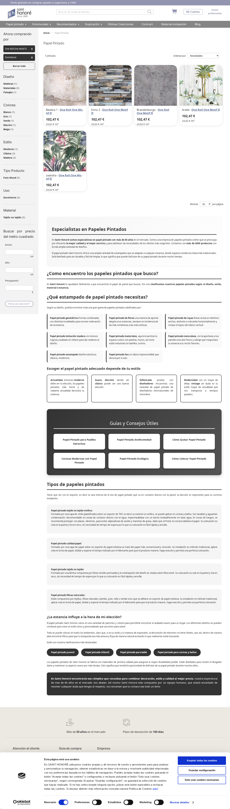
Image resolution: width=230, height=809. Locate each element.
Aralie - (186, 110)
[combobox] (104, 12)
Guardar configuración (202, 770)
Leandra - (52, 175)
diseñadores (146, 383)
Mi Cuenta (193, 12)
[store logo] (20, 13)
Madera (9, 157)
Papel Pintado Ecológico (134, 458)
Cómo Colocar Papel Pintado (189, 458)
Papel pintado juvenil (62, 652)
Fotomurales (40, 24)
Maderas (10, 83)
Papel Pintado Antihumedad (134, 439)
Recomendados (67, 24)
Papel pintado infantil (97, 652)
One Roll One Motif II (64, 111)
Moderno (10, 149)
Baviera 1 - (53, 110)
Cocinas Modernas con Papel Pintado (79, 460)
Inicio (46, 32)
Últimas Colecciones (120, 24)
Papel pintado (15, 24)
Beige (8, 129)
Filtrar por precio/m (19, 303)
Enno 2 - (96, 110)
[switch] (97, 802)
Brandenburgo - (147, 110)
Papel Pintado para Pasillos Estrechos (79, 441)
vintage (195, 383)
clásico (99, 383)
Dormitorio (11, 197)
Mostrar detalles (179, 802)
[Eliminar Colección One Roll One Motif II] (31, 48)
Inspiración (92, 24)
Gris (7, 116)
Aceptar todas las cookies (202, 760)
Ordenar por (179, 55)
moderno (79, 380)
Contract (147, 24)
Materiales (11, 88)
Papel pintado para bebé (133, 652)
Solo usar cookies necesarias (202, 779)
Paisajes (9, 92)
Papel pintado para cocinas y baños (177, 652)
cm (31, 256)
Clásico (9, 153)
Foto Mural (11, 177)
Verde (8, 120)
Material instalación (173, 24)
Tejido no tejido (14, 217)
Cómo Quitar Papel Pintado (189, 439)
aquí (155, 788)
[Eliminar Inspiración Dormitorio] (31, 57)
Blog (198, 24)
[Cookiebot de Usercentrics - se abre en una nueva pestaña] (22, 802)
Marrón (9, 125)
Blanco (9, 112)
